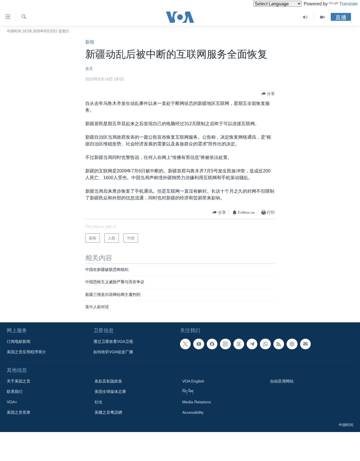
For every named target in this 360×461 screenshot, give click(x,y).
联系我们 (14, 391)
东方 (89, 68)
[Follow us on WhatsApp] (265, 344)
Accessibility (193, 412)
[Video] (322, 17)
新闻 (89, 42)
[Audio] (305, 17)
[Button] (268, 93)
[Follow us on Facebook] (212, 344)
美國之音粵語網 (108, 412)
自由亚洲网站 (282, 381)
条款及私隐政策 (108, 381)
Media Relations (196, 402)
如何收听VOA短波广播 (113, 352)
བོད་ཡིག (188, 391)
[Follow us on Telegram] (252, 344)
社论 (98, 402)
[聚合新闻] (278, 344)
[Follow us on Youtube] (198, 344)
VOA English (193, 381)
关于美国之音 (18, 381)
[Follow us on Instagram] (225, 344)
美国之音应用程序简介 (26, 352)
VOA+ (12, 402)
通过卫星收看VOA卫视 (113, 341)
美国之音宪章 (18, 412)
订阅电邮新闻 (18, 341)
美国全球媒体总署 (110, 391)
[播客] (292, 344)
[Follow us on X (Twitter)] (185, 344)
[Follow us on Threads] (238, 344)
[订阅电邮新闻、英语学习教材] (305, 344)
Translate (348, 3)
